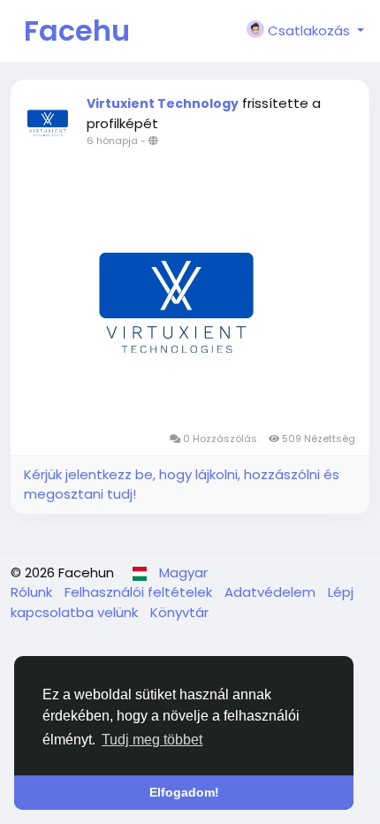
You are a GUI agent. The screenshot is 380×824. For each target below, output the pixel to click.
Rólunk (33, 592)
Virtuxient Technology (163, 103)
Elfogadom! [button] (184, 792)
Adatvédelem (271, 592)
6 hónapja (112, 141)
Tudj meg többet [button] (152, 739)
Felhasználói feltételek (140, 592)
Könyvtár (179, 612)
